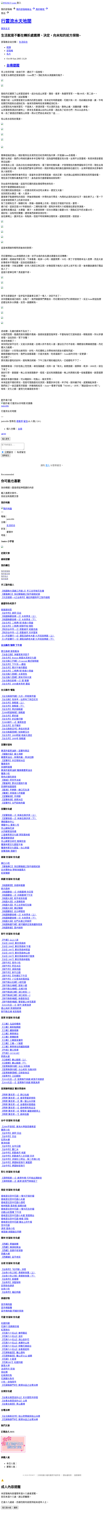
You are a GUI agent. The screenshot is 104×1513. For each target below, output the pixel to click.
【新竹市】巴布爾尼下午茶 (14, 976)
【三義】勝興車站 (9, 1034)
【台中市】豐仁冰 (9, 1149)
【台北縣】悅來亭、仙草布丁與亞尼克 (19, 699)
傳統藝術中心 (7, 822)
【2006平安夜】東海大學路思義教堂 (18, 1126)
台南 (20, 429)
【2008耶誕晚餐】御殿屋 (13, 712)
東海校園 (5, 1143)
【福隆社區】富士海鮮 (12, 754)
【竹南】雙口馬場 (9, 1050)
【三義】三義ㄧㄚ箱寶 (12, 1043)
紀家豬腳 (5, 873)
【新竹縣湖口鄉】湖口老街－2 (15, 995)
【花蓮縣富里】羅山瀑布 (13, 1352)
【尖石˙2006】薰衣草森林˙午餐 (16, 946)
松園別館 (5, 1323)
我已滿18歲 (6, 1508)
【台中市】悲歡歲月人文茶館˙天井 (17, 1156)
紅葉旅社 (5, 1330)
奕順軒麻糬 (6, 767)
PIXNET (32, 1475)
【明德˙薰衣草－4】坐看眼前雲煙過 (18, 1104)
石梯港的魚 (6, 1375)
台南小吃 (5, 1289)
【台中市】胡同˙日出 (11, 613)
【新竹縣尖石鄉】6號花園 (13, 982)
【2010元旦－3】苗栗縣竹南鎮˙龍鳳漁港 (20, 1082)
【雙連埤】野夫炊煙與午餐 (14, 783)
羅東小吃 (5, 773)
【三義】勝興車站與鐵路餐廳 (15, 1047)
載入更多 (5, 439)
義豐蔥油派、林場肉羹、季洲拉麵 (17, 757)
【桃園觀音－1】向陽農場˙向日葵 (17, 892)
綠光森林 (5, 888)
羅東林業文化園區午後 (12, 844)
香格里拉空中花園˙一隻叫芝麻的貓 (17, 1196)
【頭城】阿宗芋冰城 (11, 780)
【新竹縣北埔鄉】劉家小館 (14, 985)
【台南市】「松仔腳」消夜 (13, 1269)
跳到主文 (5, 28)
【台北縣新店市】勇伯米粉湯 (15, 729)
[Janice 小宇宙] (2, 547)
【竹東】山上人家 (9, 940)
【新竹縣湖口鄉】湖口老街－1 (15, 992)
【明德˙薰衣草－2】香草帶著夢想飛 (18, 1098)
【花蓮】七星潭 (8, 1359)
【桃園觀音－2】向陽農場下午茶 (16, 895)
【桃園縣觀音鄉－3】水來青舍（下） (19, 619)
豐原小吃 (5, 1130)
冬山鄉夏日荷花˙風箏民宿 (13, 841)
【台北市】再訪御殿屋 (12, 709)
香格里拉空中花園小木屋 (13, 1199)
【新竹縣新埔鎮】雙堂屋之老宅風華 (18, 1002)
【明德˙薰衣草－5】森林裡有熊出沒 (18, 1108)
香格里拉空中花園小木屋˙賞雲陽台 (17, 1215)
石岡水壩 (5, 1139)
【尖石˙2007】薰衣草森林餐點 (15, 959)
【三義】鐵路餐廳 (9, 1030)
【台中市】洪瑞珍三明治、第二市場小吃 (20, 1159)
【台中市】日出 (8, 1136)
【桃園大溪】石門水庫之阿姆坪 (16, 921)
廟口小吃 (5, 863)
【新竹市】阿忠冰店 (11, 966)
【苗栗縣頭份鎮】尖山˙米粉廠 (15, 1066)
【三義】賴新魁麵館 (11, 1027)
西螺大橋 (5, 1254)
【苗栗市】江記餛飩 (11, 1076)
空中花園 (5, 1225)
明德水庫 (5, 1056)
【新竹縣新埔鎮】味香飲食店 (15, 998)
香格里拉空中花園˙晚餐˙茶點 (14, 1219)
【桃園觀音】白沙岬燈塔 (13, 911)
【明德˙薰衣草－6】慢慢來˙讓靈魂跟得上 (20, 1111)
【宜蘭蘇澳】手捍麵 (11, 796)
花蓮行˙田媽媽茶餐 (10, 1326)
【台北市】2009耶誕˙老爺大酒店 (16, 735)
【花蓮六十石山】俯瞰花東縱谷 (16, 1346)
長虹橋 (4, 1372)
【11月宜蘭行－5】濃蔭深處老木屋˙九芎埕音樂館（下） (28, 639)
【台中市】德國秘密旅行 (13, 1166)
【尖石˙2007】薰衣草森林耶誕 (15, 950)
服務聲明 (77, 1475)
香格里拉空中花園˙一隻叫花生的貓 (17, 1209)
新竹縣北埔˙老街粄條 (11, 1011)
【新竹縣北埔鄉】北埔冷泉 (14, 989)
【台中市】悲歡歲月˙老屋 (13, 1153)
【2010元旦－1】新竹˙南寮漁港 (16, 1005)
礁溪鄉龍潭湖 (7, 838)
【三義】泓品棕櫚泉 (11, 1024)
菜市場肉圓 (6, 1304)
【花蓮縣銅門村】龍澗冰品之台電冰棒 (19, 1385)
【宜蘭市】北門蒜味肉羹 (13, 803)
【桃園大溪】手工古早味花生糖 (16, 905)
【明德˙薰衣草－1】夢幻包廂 (15, 1095)
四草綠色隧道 (7, 1285)
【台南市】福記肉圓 (11, 1292)
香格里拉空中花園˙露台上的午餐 (16, 1222)
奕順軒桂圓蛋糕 (8, 786)
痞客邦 (19, 421)
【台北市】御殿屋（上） (13, 703)
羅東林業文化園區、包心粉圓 (15, 848)
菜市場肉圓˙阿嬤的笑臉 (12, 1311)
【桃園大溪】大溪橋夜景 (13, 901)
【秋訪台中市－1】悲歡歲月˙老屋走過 (19, 629)
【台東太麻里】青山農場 (13, 1404)
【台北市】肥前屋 (9, 716)
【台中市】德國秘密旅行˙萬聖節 (16, 1162)
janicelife (5, 406)
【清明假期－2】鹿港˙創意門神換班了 (19, 1181)
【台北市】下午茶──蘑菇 (13, 664)
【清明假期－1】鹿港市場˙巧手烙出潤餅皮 (21, 1178)
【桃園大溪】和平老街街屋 (14, 898)
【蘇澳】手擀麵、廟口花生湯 (15, 790)
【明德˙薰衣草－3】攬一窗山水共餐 (18, 1101)
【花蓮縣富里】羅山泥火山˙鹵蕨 (16, 1356)
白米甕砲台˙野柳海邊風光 (13, 870)
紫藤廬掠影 (6, 610)
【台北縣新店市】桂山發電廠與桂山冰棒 (20, 1416)
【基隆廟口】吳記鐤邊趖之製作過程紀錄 (20, 594)
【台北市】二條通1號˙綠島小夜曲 (17, 623)
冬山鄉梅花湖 (7, 828)
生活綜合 (23, 42)
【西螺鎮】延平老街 (11, 1257)
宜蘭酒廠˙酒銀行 (9, 851)
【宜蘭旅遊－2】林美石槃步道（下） (19, 818)
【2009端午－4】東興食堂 (13, 722)
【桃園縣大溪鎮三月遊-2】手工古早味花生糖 (22, 591)
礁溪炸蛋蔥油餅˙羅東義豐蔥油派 (16, 770)
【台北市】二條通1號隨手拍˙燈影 (17, 626)
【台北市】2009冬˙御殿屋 (13, 738)
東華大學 (5, 1365)
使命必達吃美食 (8, 777)
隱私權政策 (67, 1475)
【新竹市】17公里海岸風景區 (15, 979)
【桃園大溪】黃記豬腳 (12, 908)
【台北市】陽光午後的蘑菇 (14, 667)
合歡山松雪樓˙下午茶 (11, 1212)
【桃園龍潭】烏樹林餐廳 (13, 885)
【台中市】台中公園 (11, 1146)
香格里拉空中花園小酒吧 (13, 1202)
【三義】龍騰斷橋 (9, 1037)
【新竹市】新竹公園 (11, 972)
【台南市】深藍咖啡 (11, 1282)
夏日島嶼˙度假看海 (10, 651)
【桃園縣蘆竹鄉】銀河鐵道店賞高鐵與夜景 (21, 924)
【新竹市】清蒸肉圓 (11, 969)
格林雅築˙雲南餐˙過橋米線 (13, 1206)
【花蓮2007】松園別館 (12, 1362)
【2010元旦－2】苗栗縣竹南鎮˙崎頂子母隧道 (22, 1079)
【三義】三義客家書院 (12, 1040)
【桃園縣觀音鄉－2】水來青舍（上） (19, 616)
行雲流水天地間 (16, 21)
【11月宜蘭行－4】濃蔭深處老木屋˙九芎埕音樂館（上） (28, 636)
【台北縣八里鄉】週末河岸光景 (16, 677)
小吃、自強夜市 (8, 1382)
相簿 (8, 47)
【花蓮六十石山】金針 (12, 1336)
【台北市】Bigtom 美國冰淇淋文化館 (18, 658)
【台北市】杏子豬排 (11, 725)
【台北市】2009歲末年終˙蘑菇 (15, 684)
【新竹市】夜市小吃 (11, 963)
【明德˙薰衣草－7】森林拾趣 (15, 1114)
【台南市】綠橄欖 (9, 1279)
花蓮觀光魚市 (7, 1378)
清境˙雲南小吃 (8, 1228)
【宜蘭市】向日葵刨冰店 (13, 760)
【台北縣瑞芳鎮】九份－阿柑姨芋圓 (18, 696)
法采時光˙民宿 (8, 1369)
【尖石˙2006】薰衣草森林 (13, 943)
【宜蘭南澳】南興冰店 (12, 799)
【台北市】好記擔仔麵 (12, 719)
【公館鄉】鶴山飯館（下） (14, 1063)
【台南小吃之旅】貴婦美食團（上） (18, 1272)
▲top (3, 433)
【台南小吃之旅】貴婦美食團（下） (18, 1276)
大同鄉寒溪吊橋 (8, 831)
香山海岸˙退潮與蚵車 (11, 1008)
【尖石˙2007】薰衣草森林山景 (15, 953)
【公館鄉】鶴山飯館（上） (14, 1060)
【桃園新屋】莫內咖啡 (12, 928)
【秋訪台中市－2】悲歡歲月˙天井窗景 (19, 632)
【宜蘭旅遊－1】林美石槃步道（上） (19, 815)
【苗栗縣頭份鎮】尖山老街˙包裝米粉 (18, 1069)
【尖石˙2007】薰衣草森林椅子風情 (17, 956)
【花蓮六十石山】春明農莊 (14, 1333)
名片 (8, 54)
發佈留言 (5, 455)
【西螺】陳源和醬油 (11, 1247)
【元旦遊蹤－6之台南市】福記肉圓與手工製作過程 (25, 597)
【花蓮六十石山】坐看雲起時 (15, 1349)
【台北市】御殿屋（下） (13, 706)
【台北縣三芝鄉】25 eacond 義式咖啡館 (20, 661)
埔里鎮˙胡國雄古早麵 (11, 1232)
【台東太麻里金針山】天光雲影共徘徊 (19, 1397)
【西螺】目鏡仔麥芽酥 (12, 1250)
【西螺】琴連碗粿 (9, 1244)
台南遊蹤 (13, 65)
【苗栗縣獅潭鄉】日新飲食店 (15, 1073)
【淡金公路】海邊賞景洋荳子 (15, 654)
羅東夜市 (5, 764)
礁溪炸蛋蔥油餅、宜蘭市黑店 (15, 751)
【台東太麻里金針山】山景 (14, 1401)
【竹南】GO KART (10, 1053)
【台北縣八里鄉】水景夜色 (14, 674)
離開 (15, 1508)
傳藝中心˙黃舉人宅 (10, 825)
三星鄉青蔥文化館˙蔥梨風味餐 (15, 835)
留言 (25, 421)
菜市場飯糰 (6, 1307)
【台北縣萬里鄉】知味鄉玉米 (15, 732)
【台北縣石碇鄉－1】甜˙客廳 (15, 680)
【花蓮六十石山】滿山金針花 (15, 1339)
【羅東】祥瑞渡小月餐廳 (13, 793)
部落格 (9, 51)
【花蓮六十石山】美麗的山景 (15, 1343)
